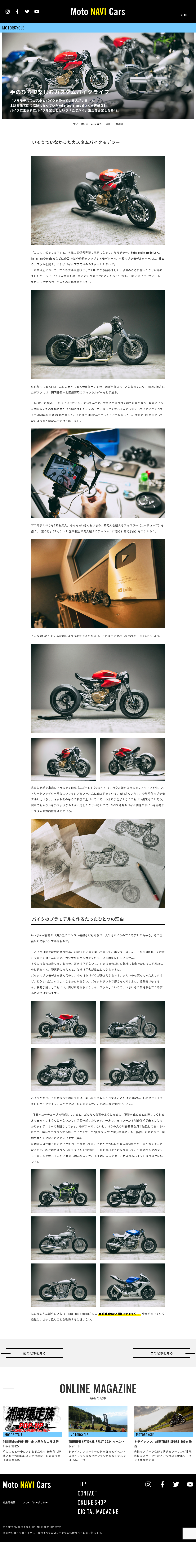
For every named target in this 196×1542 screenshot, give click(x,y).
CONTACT (87, 1493)
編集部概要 (9, 1502)
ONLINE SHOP (92, 1502)
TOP (82, 1484)
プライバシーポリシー (35, 1502)
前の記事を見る (34, 1353)
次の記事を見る (161, 1353)
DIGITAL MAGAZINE (98, 1511)
